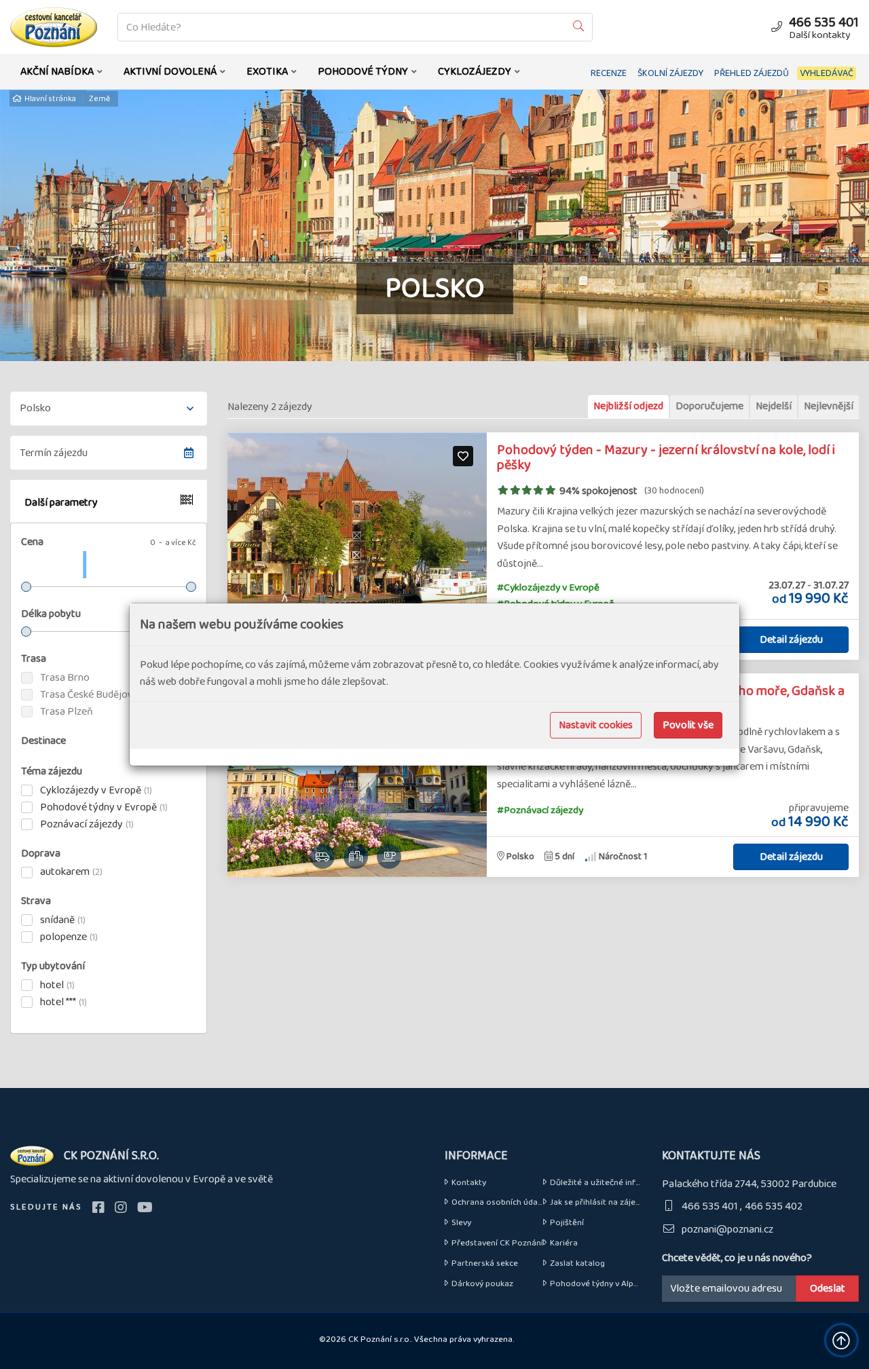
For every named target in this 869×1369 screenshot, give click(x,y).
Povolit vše (688, 725)
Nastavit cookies (596, 725)
